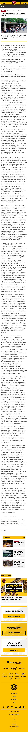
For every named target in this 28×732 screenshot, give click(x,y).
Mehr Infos (14, 650)
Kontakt (14, 721)
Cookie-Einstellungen (14, 729)
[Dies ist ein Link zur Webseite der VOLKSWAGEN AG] (11, 679)
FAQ (14, 719)
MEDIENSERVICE (14, 699)
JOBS (14, 702)
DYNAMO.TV (14, 693)
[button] (20, 3)
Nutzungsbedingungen (14, 726)
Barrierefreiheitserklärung (14, 714)
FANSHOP (14, 696)
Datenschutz (14, 724)
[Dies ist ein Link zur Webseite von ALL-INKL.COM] (14, 662)
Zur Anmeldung (14, 616)
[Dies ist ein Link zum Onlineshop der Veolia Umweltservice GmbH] (23, 676)
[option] (14, 590)
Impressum (14, 716)
